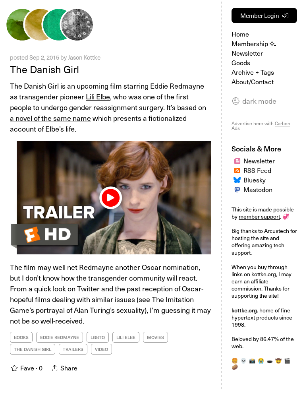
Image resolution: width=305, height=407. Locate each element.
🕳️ (269, 360)
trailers (73, 349)
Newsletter (247, 53)
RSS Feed (257, 170)
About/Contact (253, 81)
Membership (251, 43)
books (21, 337)
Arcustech (276, 231)
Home (240, 34)
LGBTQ (98, 337)
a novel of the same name (50, 117)
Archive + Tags (253, 72)
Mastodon (257, 189)
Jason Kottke (84, 57)
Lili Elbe (98, 96)
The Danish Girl (44, 69)
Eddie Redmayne (59, 337)
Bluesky (254, 179)
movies (155, 337)
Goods (241, 62)
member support (259, 216)
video (101, 349)
